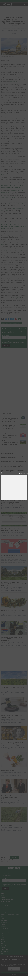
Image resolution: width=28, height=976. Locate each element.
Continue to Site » (23, 473)
